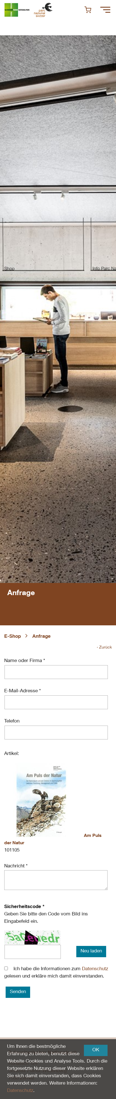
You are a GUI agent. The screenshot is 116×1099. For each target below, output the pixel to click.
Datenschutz (95, 969)
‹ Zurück (104, 648)
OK (95, 1050)
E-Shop (12, 636)
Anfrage (41, 636)
